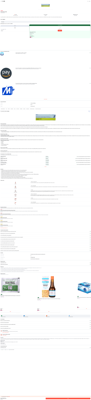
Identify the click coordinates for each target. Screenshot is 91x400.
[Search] (88, 1)
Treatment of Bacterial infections (5, 131)
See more (1, 215)
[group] (45, 5)
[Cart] (89, 1)
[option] (3, 108)
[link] (3, 1)
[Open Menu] (1, 1)
